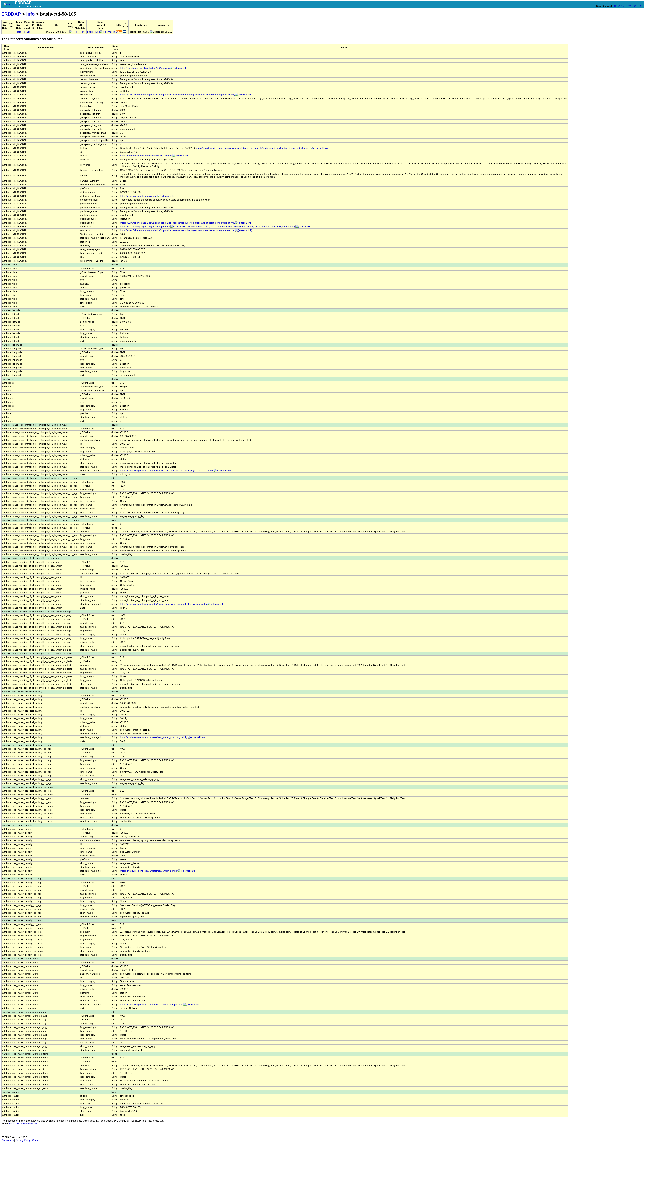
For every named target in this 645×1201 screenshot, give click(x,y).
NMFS (624, 6)
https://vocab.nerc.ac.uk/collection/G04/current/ (145, 68)
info (30, 14)
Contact (36, 1140)
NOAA (617, 6)
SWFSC (632, 6)
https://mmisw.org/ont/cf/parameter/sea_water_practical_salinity (154, 737)
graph (27, 32)
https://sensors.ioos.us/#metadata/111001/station (146, 155)
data (18, 32)
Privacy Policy (23, 1140)
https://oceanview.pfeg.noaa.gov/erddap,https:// (145, 226)
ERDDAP (11, 14)
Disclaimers (7, 1140)
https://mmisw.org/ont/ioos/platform (138, 196)
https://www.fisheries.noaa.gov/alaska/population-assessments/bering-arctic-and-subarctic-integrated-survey (177, 94)
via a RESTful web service (23, 1123)
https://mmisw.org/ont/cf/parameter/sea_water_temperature (151, 1004)
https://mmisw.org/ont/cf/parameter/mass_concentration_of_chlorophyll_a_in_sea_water (167, 470)
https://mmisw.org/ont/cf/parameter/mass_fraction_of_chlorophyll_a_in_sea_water (163, 604)
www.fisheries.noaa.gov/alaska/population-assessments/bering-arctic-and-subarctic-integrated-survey (241, 226)
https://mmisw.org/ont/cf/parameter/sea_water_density (149, 871)
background (93, 32)
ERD (638, 6)
